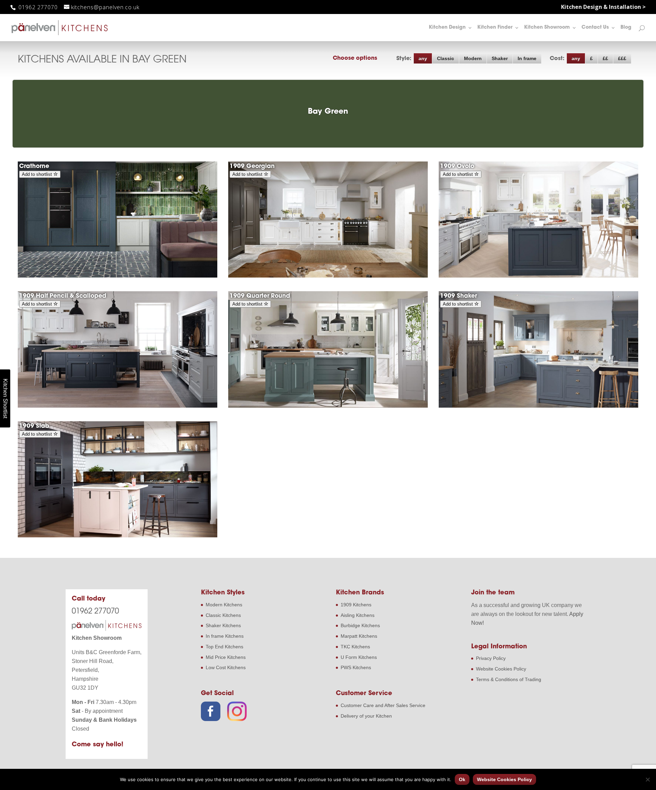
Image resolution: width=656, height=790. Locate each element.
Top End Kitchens (224, 646)
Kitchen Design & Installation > (603, 7)
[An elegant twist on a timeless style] (538, 276)
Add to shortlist (37, 174)
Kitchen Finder (494, 27)
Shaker (500, 58)
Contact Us (595, 27)
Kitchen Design (447, 27)
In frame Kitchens (225, 636)
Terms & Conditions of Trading (508, 679)
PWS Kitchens (356, 667)
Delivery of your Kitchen (366, 716)
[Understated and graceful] (328, 276)
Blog (625, 27)
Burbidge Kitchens (360, 625)
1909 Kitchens (356, 604)
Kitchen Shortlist (5, 398)
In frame (527, 58)
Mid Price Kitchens (226, 657)
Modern (473, 58)
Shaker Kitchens (223, 625)
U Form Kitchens (359, 657)
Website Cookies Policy (501, 669)
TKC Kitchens (355, 646)
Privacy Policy (491, 658)
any (423, 58)
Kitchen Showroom (547, 27)
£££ (622, 58)
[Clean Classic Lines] (117, 535)
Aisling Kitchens (357, 615)
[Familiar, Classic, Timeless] (538, 406)
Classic (445, 58)
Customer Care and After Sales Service (383, 705)
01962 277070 (37, 7)
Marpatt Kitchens (359, 636)
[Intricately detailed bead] (117, 406)
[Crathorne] (117, 276)
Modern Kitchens (224, 604)
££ (605, 58)
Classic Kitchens (223, 615)
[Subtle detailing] (328, 406)
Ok (462, 779)
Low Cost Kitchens (226, 667)
